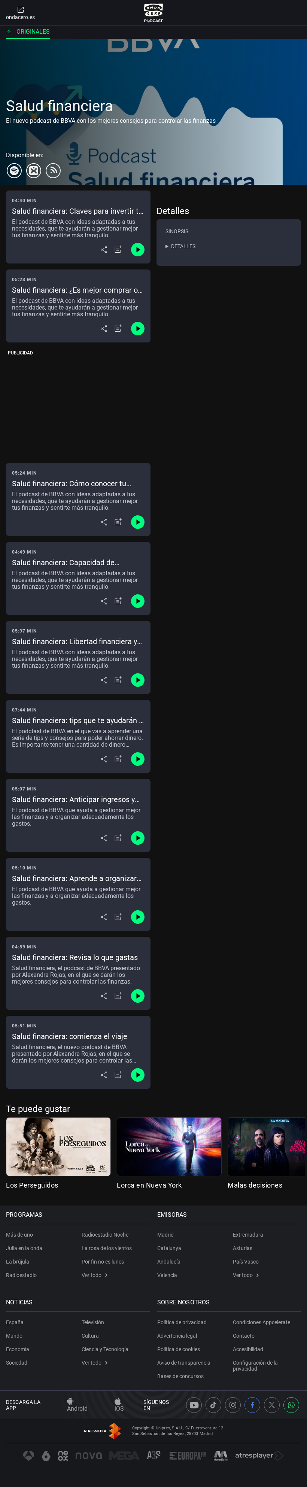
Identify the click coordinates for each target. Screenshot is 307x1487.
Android (77, 1408)
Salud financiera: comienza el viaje (69, 1036)
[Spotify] (14, 170)
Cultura (90, 1336)
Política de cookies (178, 1349)
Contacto (244, 1336)
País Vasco (246, 1262)
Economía (17, 1349)
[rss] (53, 170)
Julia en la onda (24, 1248)
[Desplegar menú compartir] (104, 249)
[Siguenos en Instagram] (233, 1405)
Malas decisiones (255, 1185)
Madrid (165, 1235)
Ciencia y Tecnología (105, 1349)
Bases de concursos (180, 1376)
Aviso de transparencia (183, 1363)
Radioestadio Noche (105, 1235)
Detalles (183, 246)
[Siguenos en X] (272, 1405)
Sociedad (16, 1363)
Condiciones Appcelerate (261, 1322)
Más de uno (19, 1235)
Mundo (14, 1336)
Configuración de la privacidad (255, 1366)
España (15, 1322)
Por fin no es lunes (103, 1262)
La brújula (17, 1262)
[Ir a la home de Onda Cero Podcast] (153, 12)
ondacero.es (20, 17)
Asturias (242, 1248)
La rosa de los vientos (107, 1248)
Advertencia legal (177, 1336)
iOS (119, 1408)
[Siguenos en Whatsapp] (291, 1405)
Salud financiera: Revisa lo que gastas (75, 957)
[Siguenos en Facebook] (252, 1405)
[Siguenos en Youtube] (194, 1405)
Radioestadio (21, 1275)
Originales (33, 31)
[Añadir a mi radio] (118, 249)
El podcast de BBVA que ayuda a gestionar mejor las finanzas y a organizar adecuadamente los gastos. (76, 817)
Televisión (93, 1322)
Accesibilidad (248, 1349)
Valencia (167, 1275)
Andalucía (168, 1262)
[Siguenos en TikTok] (213, 1405)
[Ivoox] (33, 170)
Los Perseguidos (32, 1185)
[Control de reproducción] (138, 249)
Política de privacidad (182, 1322)
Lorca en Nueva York (149, 1185)
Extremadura (248, 1235)
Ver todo (91, 1275)
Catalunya (169, 1248)
